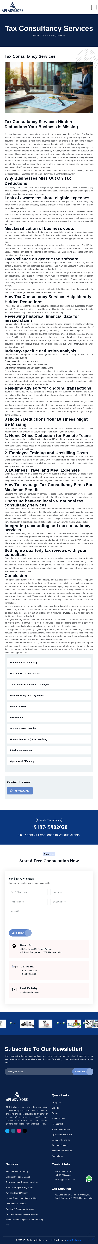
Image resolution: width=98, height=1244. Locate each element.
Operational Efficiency (22, 761)
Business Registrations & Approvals (22, 1214)
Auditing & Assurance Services (20, 1209)
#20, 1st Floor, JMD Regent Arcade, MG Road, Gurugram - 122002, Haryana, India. (41, 950)
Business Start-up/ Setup (24, 662)
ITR (7, 1225)
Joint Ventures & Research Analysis (29, 684)
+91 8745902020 (21, 791)
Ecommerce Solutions (62, 1151)
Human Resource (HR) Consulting (28, 739)
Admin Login (57, 1156)
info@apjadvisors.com (30, 992)
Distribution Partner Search (25, 673)
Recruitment (17, 717)
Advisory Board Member (23, 728)
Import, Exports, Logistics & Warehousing (24, 1220)
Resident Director (60, 1145)
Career (55, 1113)
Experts (55, 1108)
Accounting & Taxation (16, 1204)
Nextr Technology (74, 1240)
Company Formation (61, 1140)
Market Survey (18, 706)
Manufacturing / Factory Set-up (27, 695)
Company (56, 1102)
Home (36, 36)
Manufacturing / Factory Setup (19, 1188)
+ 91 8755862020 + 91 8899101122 (29, 972)
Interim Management (21, 750)
